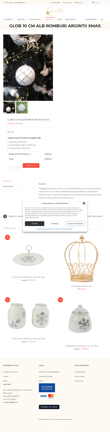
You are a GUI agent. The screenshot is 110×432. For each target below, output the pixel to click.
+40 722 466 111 (8, 2)
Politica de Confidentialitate (64, 228)
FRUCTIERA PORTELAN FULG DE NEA (28, 277)
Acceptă (34, 223)
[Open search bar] (102, 19)
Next (51, 67)
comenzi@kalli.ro (19, 2)
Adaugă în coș (31, 165)
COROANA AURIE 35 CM (81, 286)
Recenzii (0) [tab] (8, 186)
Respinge (55, 223)
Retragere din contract (49, 407)
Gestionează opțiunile (75, 223)
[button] (84, 203)
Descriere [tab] (7, 181)
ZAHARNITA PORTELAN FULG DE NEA (81, 346)
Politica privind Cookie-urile (45, 228)
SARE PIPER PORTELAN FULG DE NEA (28, 339)
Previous (4, 67)
